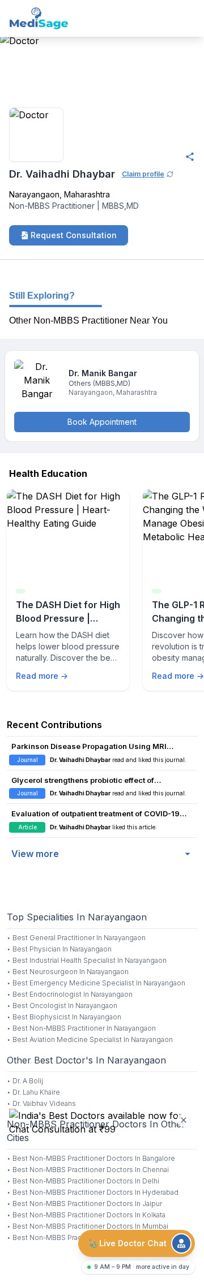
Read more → (42, 676)
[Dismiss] (183, 1120)
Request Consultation (74, 235)
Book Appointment (102, 422)
